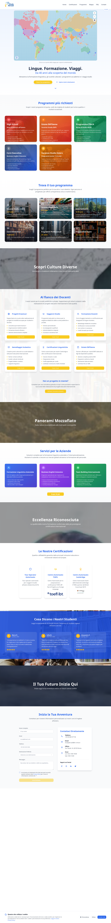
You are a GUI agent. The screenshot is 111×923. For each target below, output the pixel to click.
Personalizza (85, 917)
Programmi (83, 4)
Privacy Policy (37, 774)
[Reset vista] (94, 20)
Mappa (91, 4)
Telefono (21, 744)
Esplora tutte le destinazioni (67, 82)
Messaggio (22, 759)
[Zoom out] (94, 16)
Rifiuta (93, 917)
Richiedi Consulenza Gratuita (55, 391)
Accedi (106, 9)
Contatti (103, 4)
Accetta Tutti (101, 917)
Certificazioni (73, 4)
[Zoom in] (94, 13)
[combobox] (36, 755)
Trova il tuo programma (43, 82)
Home (64, 4)
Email (20, 736)
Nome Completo (23, 728)
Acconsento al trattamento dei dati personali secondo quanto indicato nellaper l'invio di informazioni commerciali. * (36, 774)
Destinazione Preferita (25, 751)
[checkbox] (19, 772)
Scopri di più (20, 337)
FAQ (97, 4)
